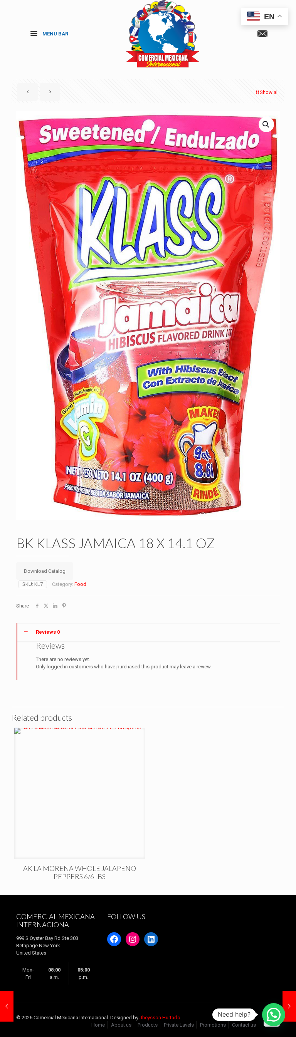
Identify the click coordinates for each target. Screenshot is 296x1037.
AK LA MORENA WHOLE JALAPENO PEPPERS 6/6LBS (79, 872)
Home (98, 1025)
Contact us (244, 1025)
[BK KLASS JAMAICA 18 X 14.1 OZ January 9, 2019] (6, 1006)
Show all (269, 92)
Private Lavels (179, 1025)
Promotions (213, 1025)
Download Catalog (45, 571)
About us (121, 1025)
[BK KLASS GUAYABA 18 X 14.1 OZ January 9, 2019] (289, 1006)
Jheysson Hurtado (160, 1017)
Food (80, 584)
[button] (266, 124)
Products (148, 1025)
